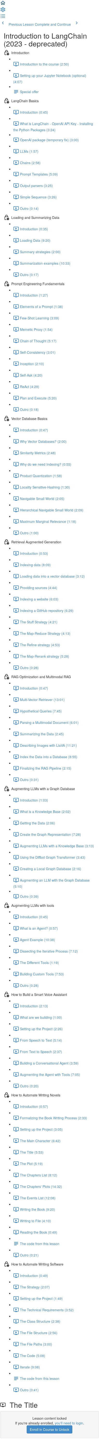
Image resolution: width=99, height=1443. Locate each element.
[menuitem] (3, 11)
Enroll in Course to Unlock (49, 1429)
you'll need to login (69, 1423)
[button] (3, 4)
